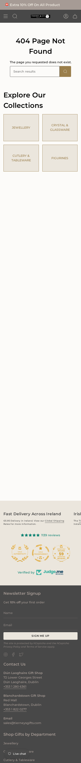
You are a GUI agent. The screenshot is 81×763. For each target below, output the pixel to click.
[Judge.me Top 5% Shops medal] (68, 553)
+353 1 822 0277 (15, 709)
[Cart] (75, 16)
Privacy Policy (11, 646)
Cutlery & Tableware (19, 760)
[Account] (65, 16)
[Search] (65, 71)
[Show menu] (5, 16)
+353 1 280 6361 (14, 686)
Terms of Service (37, 646)
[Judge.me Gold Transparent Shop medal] (27, 553)
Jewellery (10, 743)
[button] (14, 16)
